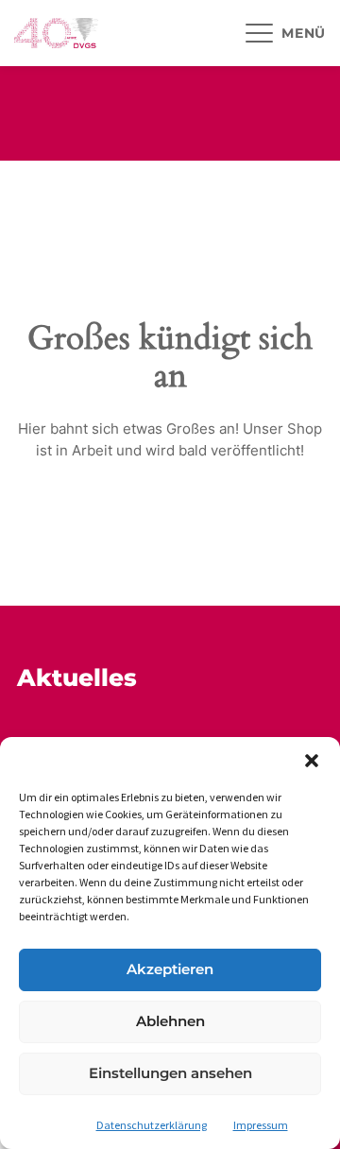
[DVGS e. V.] (56, 33)
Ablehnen (170, 1021)
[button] (311, 760)
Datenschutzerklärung (151, 1125)
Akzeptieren (170, 969)
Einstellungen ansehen (170, 1073)
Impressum (260, 1125)
